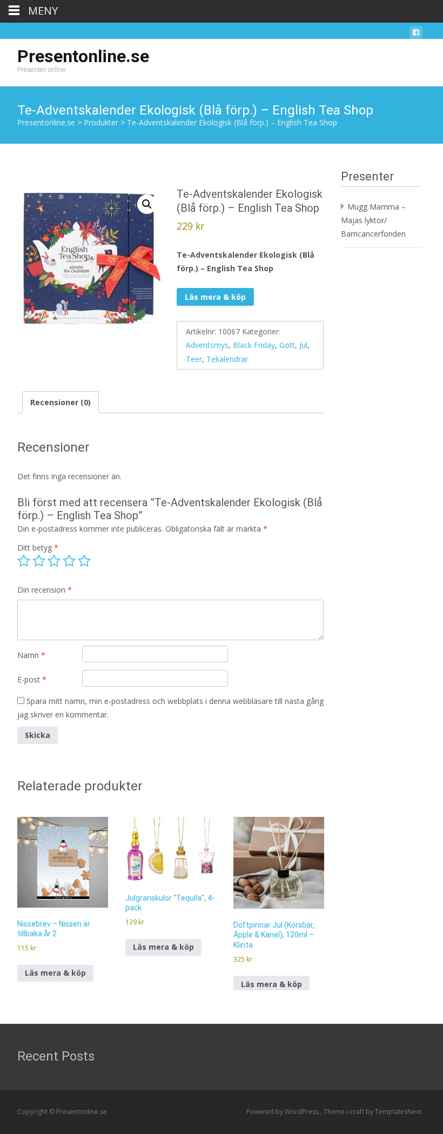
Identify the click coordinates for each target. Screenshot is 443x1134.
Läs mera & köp (215, 297)
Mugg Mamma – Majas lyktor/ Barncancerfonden (373, 220)
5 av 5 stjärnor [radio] (84, 560)
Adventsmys (207, 345)
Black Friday (254, 345)
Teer (194, 359)
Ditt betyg (37, 547)
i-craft (356, 1111)
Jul (303, 345)
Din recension (44, 590)
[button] (147, 204)
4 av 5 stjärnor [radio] (69, 560)
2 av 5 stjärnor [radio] (38, 560)
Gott (287, 345)
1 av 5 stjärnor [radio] (23, 560)
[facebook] (416, 34)
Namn (31, 655)
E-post (31, 679)
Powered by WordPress (283, 1111)
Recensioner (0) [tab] (60, 402)
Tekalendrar (227, 359)
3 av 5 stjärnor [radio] (54, 560)
